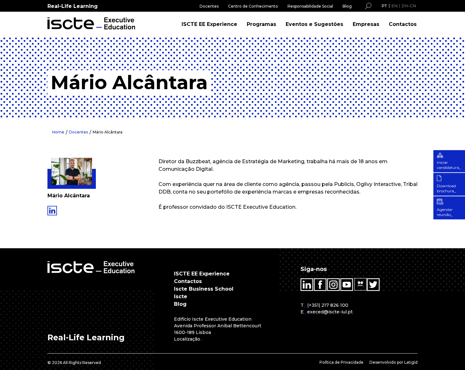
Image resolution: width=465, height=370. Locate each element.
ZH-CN (408, 5)
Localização (187, 339)
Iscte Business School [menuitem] (203, 289)
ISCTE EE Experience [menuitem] (209, 24)
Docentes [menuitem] (209, 6)
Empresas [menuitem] (366, 24)
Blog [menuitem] (347, 6)
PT (384, 5)
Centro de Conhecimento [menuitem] (253, 6)
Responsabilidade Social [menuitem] (310, 6)
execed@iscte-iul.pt (330, 312)
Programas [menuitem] (261, 24)
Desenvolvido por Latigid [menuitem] (393, 362)
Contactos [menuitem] (403, 24)
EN (394, 5)
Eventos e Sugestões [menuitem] (314, 24)
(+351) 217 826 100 (327, 305)
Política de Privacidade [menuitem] (341, 362)
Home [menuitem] (58, 132)
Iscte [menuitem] (180, 296)
